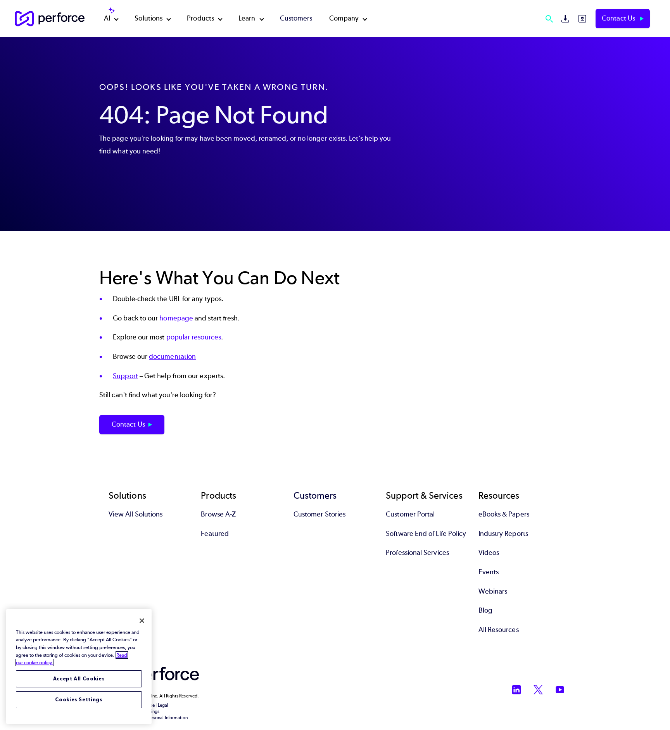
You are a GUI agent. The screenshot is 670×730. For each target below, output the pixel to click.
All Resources (498, 629)
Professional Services (417, 552)
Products (200, 18)
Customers (296, 18)
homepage (176, 318)
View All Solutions (135, 514)
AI (107, 18)
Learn (246, 18)
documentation (172, 356)
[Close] (141, 620)
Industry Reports (503, 533)
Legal (163, 705)
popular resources (193, 337)
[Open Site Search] (549, 18)
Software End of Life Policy (426, 533)
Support (125, 376)
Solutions (148, 18)
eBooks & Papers (503, 514)
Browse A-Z (218, 514)
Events (488, 572)
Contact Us (619, 18)
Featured (215, 533)
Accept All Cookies (79, 679)
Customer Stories (319, 514)
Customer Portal (410, 514)
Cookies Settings (79, 699)
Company (344, 18)
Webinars (493, 591)
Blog (485, 610)
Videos (488, 552)
